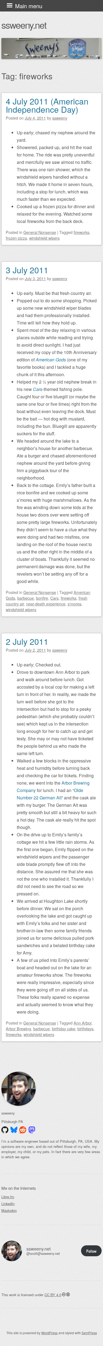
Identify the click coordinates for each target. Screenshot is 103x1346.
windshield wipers (44, 238)
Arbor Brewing (18, 1028)
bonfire (42, 598)
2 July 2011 (27, 641)
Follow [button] (91, 1251)
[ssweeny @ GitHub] (5, 1130)
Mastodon (9, 1210)
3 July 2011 (27, 270)
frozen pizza (16, 238)
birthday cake (63, 1028)
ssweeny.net (23, 24)
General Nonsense (39, 232)
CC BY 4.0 (52, 1294)
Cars (54, 598)
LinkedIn (8, 1203)
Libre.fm (7, 1196)
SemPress (89, 1332)
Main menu (28, 6)
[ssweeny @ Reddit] (22, 1130)
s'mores (74, 604)
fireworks (81, 232)
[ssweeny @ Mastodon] (31, 1130)
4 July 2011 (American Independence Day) (47, 105)
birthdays (85, 1028)
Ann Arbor (82, 1023)
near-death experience (45, 604)
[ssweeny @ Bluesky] (14, 1130)
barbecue (25, 598)
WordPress (49, 1332)
